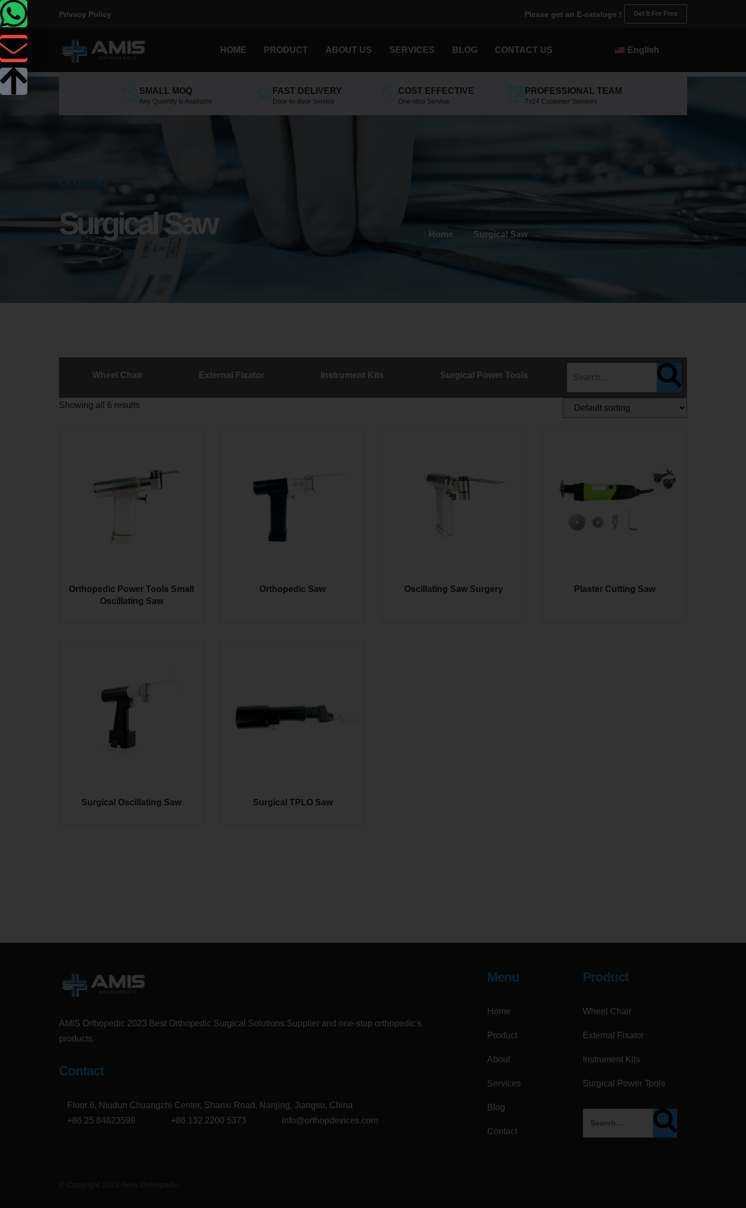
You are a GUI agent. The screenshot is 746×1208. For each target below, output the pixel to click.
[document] (373, 604)
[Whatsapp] (13, 13)
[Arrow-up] (13, 81)
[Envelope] (13, 48)
